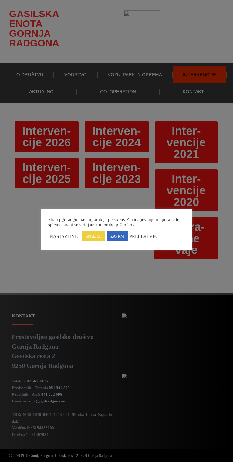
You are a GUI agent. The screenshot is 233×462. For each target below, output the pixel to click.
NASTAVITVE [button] (64, 236)
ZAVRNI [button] (117, 236)
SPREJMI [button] (94, 236)
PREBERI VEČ (144, 236)
